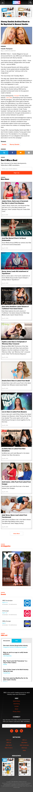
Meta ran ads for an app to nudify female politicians (15, 653)
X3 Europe (5, 611)
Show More (16, 533)
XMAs (24, 750)
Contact (16, 706)
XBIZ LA (24, 740)
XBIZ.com (8, 740)
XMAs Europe (6, 621)
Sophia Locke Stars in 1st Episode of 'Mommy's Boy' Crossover (14, 342)
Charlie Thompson (6, 49)
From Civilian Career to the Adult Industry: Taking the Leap (16, 670)
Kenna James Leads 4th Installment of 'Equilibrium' (15, 272)
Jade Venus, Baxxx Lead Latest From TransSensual (14, 516)
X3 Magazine (5, 546)
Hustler (4, 144)
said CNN (9, 98)
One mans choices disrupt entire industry (15, 645)
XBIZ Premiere (9, 748)
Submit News (16, 701)
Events (3, 594)
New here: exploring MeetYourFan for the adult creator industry (15, 679)
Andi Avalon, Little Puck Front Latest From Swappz (16, 483)
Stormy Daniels (14, 144)
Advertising (16, 704)
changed (16, 96)
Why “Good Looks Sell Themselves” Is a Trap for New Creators (15, 662)
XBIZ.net (4, 635)
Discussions (6, 641)
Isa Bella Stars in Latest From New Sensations (13, 449)
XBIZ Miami (24, 742)
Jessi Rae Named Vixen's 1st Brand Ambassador (14, 239)
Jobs (16, 641)
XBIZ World (9, 745)
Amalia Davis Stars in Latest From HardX (16, 380)
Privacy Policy (16, 711)
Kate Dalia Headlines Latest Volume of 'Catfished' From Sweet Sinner (15, 307)
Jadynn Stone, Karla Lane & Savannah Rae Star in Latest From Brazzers (15, 202)
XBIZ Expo (24, 748)
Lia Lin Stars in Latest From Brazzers (14, 412)
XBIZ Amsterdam (7, 600)
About (16, 709)
